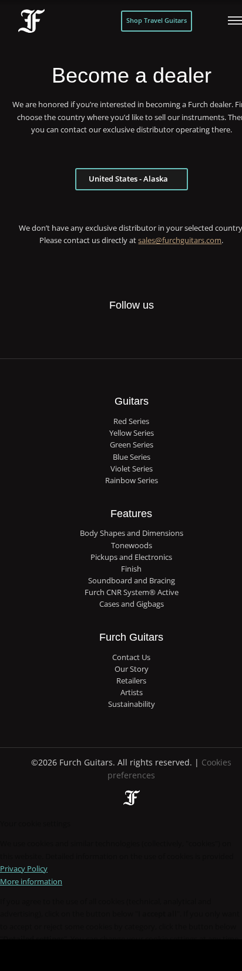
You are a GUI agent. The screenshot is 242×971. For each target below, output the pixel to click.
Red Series (131, 421)
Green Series (131, 445)
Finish (131, 569)
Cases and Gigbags (131, 604)
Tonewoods (131, 546)
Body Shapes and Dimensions (131, 533)
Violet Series (131, 469)
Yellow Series (131, 433)
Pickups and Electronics (131, 557)
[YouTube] (166, 332)
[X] (119, 325)
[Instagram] (142, 332)
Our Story (132, 669)
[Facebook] (95, 332)
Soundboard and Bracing (131, 581)
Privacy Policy (24, 868)
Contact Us (131, 657)
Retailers (131, 681)
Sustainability (131, 704)
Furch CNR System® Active (132, 592)
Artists (131, 693)
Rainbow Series (131, 481)
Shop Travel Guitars (156, 20)
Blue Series (131, 457)
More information (31, 881)
